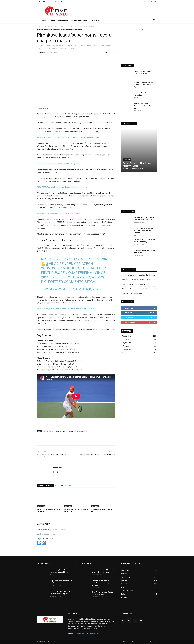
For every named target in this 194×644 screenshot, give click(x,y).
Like (154, 308)
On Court (40, 29)
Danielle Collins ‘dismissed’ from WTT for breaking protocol (144, 230)
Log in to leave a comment (46, 534)
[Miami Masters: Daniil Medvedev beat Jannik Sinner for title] (126, 106)
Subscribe (152, 322)
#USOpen (59, 273)
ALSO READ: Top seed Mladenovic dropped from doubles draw (62, 187)
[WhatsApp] (68, 57)
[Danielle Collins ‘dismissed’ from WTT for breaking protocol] (126, 231)
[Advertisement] (116, 11)
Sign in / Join (58, 1)
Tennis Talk (95, 20)
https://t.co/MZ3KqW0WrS (79, 277)
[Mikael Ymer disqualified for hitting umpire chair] (49, 498)
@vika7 (52, 264)
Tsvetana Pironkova (61, 431)
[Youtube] (155, 1)
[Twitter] (151, 1)
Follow (152, 313)
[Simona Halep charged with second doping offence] (76, 498)
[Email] (78, 57)
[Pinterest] (63, 57)
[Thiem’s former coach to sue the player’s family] (126, 242)
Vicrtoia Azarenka (82, 431)
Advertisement (143, 642)
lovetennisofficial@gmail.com (88, 633)
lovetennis (42, 52)
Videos (52, 20)
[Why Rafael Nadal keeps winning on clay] (42, 583)
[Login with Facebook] (39, 543)
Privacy (134, 642)
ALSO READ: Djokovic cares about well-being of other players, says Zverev (66, 309)
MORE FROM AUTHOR (63, 486)
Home (39, 26)
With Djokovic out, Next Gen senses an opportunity (51, 456)
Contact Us (153, 642)
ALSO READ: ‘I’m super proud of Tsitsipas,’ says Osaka (58, 213)
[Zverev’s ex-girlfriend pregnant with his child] (126, 253)
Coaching (127, 159)
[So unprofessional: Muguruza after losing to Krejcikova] (126, 220)
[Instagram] (148, 1)
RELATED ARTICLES (45, 486)
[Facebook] (144, 1)
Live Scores (63, 20)
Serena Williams (48, 431)
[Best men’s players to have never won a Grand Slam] (42, 573)
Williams (79, 29)
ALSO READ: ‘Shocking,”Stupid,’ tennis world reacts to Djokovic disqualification (68, 137)
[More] (84, 57)
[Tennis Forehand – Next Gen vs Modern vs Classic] (139, 150)
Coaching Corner (79, 20)
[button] (154, 20)
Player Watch (71, 29)
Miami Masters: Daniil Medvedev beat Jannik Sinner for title (144, 106)
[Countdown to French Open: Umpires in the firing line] (42, 594)
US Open (55, 26)
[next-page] (42, 516)
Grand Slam (46, 26)
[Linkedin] (73, 57)
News (44, 20)
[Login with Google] (44, 543)
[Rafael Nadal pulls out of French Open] (103, 498)
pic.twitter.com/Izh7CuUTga (68, 282)
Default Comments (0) (44, 529)
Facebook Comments (58, 529)
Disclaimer (126, 642)
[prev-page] (38, 516)
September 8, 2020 (84, 289)
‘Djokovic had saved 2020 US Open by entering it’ (97, 455)
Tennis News (47, 29)
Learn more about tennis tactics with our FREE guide (58, 164)
